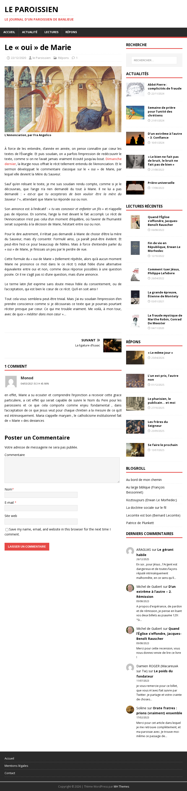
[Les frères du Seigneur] (135, 431)
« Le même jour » (160, 353)
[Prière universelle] (135, 192)
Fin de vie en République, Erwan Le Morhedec (164, 247)
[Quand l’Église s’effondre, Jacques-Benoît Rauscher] (135, 226)
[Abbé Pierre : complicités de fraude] (135, 93)
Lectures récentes (144, 206)
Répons (71, 32)
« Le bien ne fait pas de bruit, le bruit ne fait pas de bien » (163, 160)
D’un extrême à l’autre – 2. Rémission (156, 591)
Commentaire (15, 455)
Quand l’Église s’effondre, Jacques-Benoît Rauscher (163, 221)
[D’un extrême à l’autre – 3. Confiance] (135, 143)
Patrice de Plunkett (140, 523)
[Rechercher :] (154, 60)
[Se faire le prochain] (135, 454)
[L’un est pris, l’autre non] (135, 384)
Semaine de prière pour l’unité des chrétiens (161, 111)
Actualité (29, 32)
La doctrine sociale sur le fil (146, 507)
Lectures (51, 32)
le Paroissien (42, 58)
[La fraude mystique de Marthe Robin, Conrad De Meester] (135, 324)
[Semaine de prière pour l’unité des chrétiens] (135, 116)
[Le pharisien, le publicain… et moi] (135, 408)
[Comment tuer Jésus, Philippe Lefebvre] (135, 278)
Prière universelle (161, 183)
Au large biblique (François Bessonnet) (145, 489)
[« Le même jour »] (135, 361)
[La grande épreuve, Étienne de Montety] (135, 301)
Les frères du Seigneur (158, 424)
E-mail (10, 502)
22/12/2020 (18, 58)
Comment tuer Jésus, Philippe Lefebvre (164, 271)
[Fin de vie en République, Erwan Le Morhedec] (135, 252)
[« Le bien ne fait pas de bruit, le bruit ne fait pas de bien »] (135, 166)
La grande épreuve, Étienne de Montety (163, 294)
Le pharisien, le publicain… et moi (161, 401)
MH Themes (121, 786)
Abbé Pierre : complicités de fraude (165, 86)
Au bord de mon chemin (144, 479)
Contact (10, 773)
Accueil (9, 32)
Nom (8, 489)
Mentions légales (16, 766)
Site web (11, 516)
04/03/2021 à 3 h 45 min (35, 383)
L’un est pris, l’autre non (163, 378)
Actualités (137, 73)
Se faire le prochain (163, 445)
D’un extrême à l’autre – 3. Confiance (165, 136)
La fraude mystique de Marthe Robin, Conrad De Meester (165, 319)
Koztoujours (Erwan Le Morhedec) (151, 500)
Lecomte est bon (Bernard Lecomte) (153, 515)
